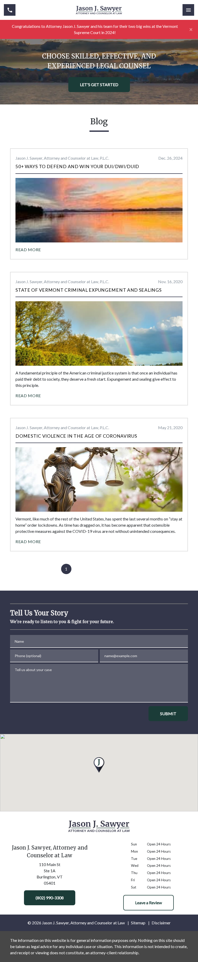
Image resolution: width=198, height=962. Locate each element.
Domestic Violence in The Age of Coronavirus (76, 436)
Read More (28, 249)
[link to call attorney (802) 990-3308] (9, 10)
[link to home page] (99, 10)
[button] (99, 765)
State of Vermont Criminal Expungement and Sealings (88, 290)
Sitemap (138, 922)
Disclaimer (161, 922)
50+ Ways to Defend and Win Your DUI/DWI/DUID (77, 166)
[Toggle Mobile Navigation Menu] (188, 10)
